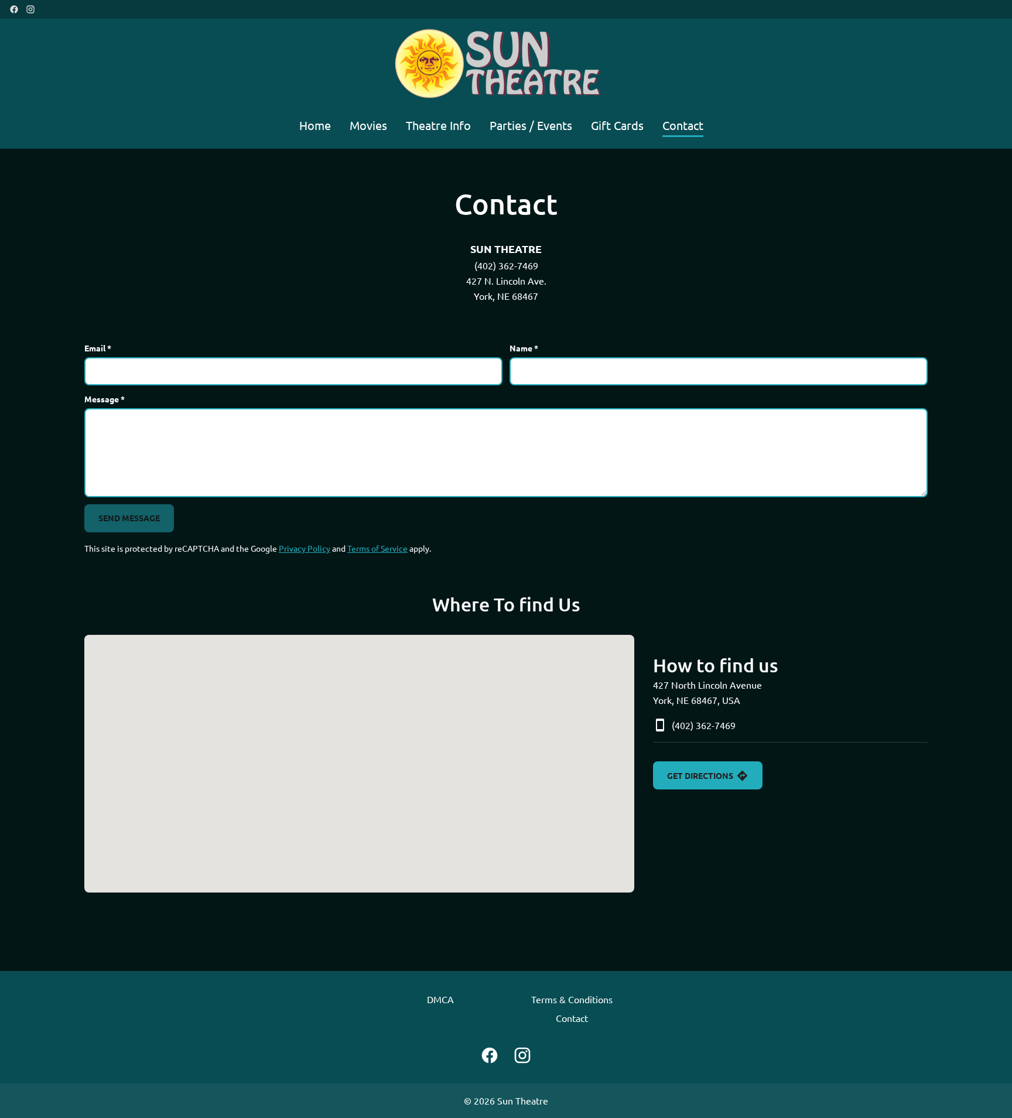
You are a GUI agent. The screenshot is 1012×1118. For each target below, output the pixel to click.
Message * (104, 399)
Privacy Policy (304, 548)
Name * (524, 348)
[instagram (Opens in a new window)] (30, 9)
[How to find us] (359, 764)
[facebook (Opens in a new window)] (14, 9)
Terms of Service (377, 548)
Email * (97, 348)
